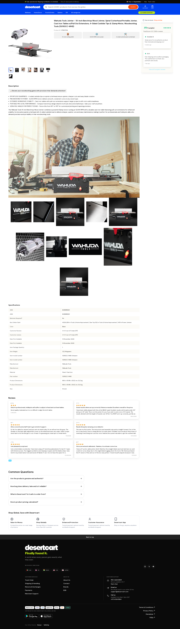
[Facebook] (153, 566)
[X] (149, 566)
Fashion (60, 12)
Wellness (28, 12)
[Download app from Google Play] (31, 616)
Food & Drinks (49, 12)
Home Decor (38, 12)
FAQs (152, 618)
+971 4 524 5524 (116, 599)
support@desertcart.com (119, 591)
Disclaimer (150, 614)
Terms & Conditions (147, 607)
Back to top (90, 537)
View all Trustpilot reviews (157, 69)
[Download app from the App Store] (46, 616)
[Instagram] (145, 566)
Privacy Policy (149, 611)
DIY (67, 12)
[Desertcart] (32, 7)
